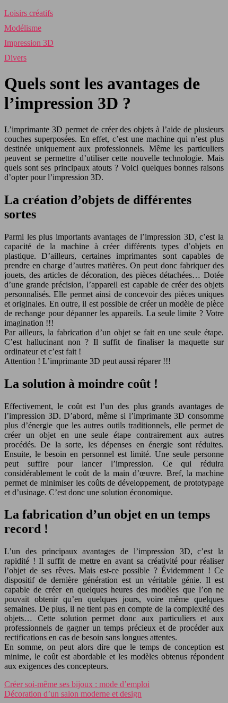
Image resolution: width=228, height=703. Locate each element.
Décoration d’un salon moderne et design (73, 693)
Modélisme (22, 27)
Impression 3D (29, 42)
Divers (15, 57)
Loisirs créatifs (28, 13)
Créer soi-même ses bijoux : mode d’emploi (77, 684)
